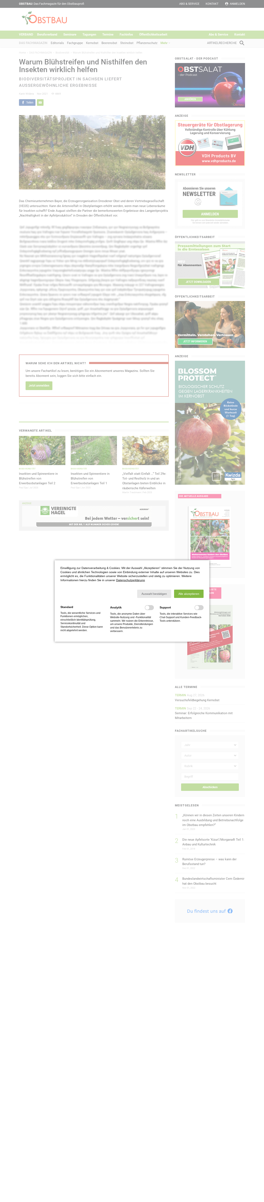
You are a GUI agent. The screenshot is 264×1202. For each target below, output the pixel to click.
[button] (154, 594)
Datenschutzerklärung (130, 580)
